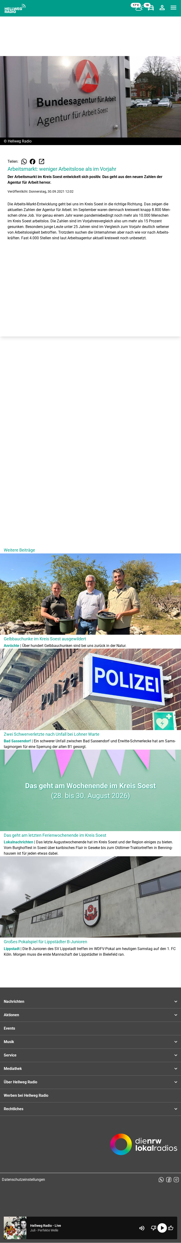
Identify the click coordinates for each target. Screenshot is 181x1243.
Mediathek (13, 1068)
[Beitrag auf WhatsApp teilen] (24, 161)
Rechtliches (13, 1109)
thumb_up (170, 1228)
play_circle (162, 1228)
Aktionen (11, 1015)
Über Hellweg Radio (20, 1082)
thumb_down (153, 1228)
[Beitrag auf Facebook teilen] (32, 161)
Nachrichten (14, 1001)
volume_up (142, 1228)
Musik (9, 1042)
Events (9, 1028)
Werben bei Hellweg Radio (26, 1095)
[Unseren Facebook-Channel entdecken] (169, 1179)
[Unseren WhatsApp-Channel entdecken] (161, 1179)
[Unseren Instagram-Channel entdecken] (176, 1179)
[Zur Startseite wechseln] (15, 8)
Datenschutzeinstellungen (23, 1179)
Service (10, 1055)
